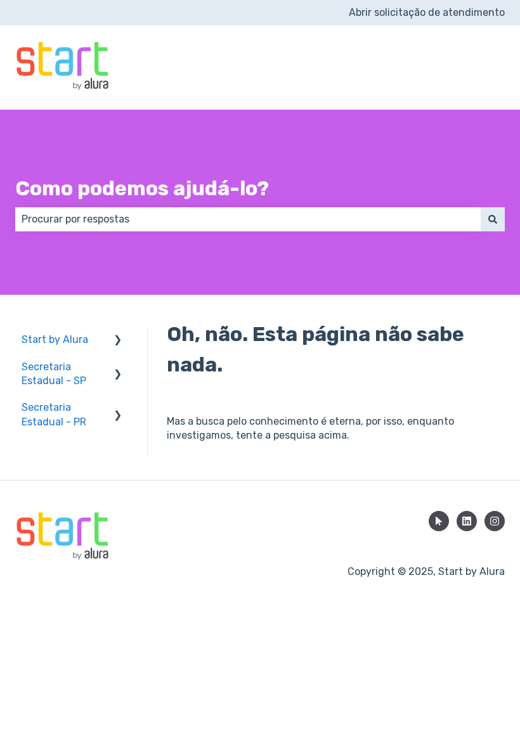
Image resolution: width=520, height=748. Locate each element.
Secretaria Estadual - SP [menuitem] (54, 374)
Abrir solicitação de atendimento (427, 12)
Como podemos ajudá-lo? (142, 188)
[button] (118, 341)
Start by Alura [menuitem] (55, 339)
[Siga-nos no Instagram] (494, 521)
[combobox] (248, 219)
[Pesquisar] (493, 219)
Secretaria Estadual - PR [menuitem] (54, 414)
